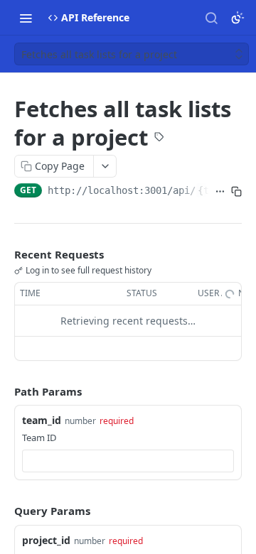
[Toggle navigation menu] (25, 17)
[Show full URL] (220, 191)
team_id (41, 420)
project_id (46, 540)
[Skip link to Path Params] (4, 391)
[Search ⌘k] (211, 17)
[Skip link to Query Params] (4, 510)
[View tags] (159, 138)
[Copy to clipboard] (236, 191)
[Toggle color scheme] (237, 17)
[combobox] (128, 461)
